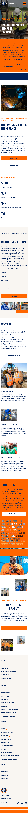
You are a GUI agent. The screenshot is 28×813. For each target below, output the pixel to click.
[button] (24, 3)
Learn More (14, 296)
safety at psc (14, 158)
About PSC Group (14, 166)
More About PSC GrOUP (14, 356)
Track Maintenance (7, 284)
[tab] (8, 234)
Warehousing (5, 280)
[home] (8, 3)
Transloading (5, 288)
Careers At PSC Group (14, 628)
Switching (4, 273)
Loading (3, 276)
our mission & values (14, 514)
